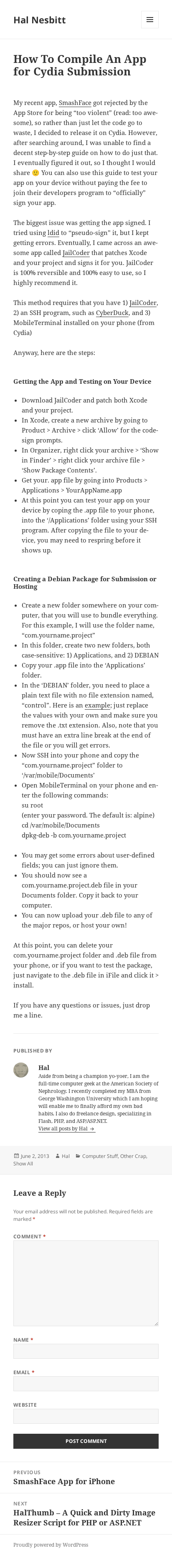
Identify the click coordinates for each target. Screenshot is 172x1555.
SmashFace (75, 102)
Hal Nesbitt (39, 19)
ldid (53, 232)
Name (23, 1339)
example (97, 705)
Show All (23, 1163)
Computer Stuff (100, 1156)
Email (24, 1372)
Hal (66, 1156)
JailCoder (76, 252)
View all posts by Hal (63, 1128)
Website (25, 1404)
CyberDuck (112, 312)
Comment (29, 1236)
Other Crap (133, 1156)
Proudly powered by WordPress (50, 1544)
